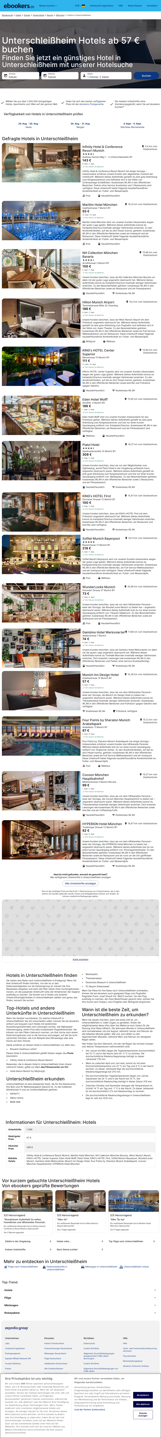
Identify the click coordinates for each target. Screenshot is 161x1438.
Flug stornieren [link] (129, 1356)
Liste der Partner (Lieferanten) (89, 1409)
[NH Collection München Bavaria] (80, 273)
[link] (23, 1268)
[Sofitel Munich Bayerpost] (80, 558)
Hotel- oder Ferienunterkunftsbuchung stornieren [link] (140, 1349)
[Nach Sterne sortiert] (80, 1249)
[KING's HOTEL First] (80, 512)
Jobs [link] (7, 1343)
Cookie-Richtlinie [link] (91, 1348)
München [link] (60, 15)
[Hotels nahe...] (80, 1241)
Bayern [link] (50, 15)
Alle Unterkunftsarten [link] (53, 1368)
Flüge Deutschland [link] (52, 1358)
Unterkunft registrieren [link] (15, 1348)
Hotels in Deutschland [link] (54, 1343)
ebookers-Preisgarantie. (91, 104)
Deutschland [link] (38, 15)
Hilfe (120, 5)
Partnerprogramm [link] (12, 1353)
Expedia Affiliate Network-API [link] (18, 1358)
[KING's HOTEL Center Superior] (80, 370)
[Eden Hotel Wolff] (80, 417)
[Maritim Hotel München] (80, 224)
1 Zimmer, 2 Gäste (98, 77)
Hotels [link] (18, 15)
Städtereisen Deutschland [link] (55, 1363)
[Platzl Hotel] (80, 465)
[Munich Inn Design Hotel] (80, 692)
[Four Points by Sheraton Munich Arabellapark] (80, 742)
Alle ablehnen (143, 1404)
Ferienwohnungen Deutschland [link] (58, 1348)
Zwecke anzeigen (142, 1414)
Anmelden (152, 5)
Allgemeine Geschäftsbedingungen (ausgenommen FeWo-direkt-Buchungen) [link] (99, 1356)
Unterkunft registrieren (101, 5)
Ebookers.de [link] (7, 15)
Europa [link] (27, 15)
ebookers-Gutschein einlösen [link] (136, 1366)
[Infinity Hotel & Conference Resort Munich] (80, 171)
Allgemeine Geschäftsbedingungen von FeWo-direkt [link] (101, 1369)
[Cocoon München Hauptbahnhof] (80, 794)
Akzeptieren (143, 1395)
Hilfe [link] (125, 1343)
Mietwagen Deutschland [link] (55, 1353)
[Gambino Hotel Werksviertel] (80, 649)
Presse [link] (8, 1368)
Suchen (146, 75)
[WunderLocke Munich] (80, 605)
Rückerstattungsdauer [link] (132, 1361)
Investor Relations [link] (13, 1363)
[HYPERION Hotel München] (80, 844)
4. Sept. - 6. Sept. (132, 123)
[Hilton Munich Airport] (80, 321)
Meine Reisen (135, 5)
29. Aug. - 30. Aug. (28, 123)
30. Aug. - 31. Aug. (80, 123)
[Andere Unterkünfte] (28, 1249)
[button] (80, 1290)
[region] (80, 1405)
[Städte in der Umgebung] (28, 1241)
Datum (13, 77)
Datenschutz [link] (89, 1343)
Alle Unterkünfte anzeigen (80, 883)
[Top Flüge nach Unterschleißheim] (132, 1241)
